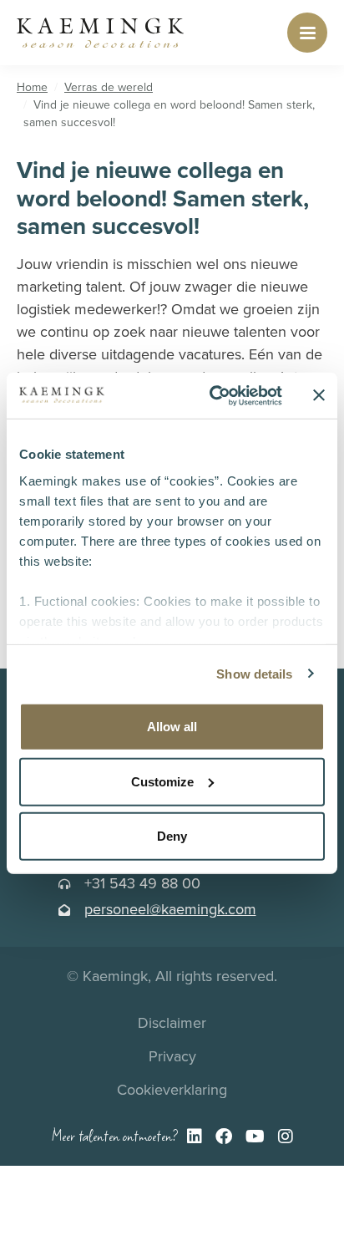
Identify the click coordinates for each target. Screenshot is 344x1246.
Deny (172, 836)
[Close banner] (319, 395)
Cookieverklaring (172, 1089)
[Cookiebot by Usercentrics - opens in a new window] (213, 395)
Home (32, 87)
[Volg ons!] (194, 1136)
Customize (162, 781)
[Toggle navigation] (307, 33)
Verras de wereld (108, 87)
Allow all (172, 727)
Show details (254, 673)
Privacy (172, 1055)
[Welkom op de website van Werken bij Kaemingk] (100, 33)
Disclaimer (172, 1022)
